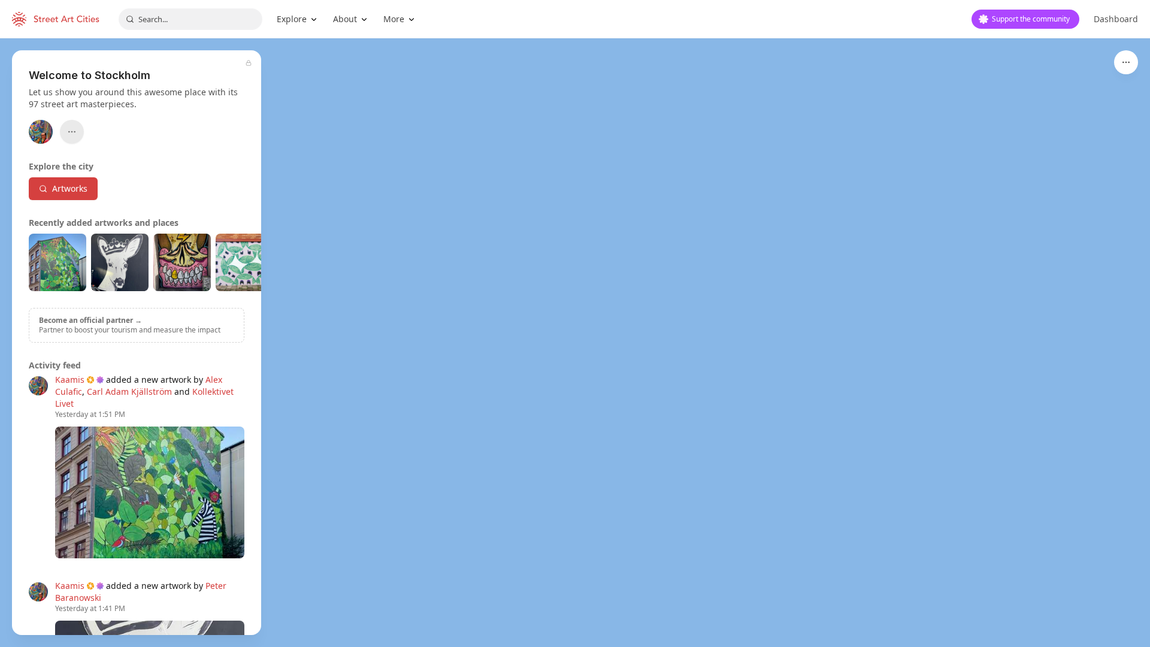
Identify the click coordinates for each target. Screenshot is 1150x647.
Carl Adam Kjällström (129, 391)
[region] (575, 342)
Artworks (69, 188)
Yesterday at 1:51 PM (90, 414)
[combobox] (190, 19)
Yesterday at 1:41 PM (90, 608)
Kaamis (69, 379)
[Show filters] (1126, 62)
